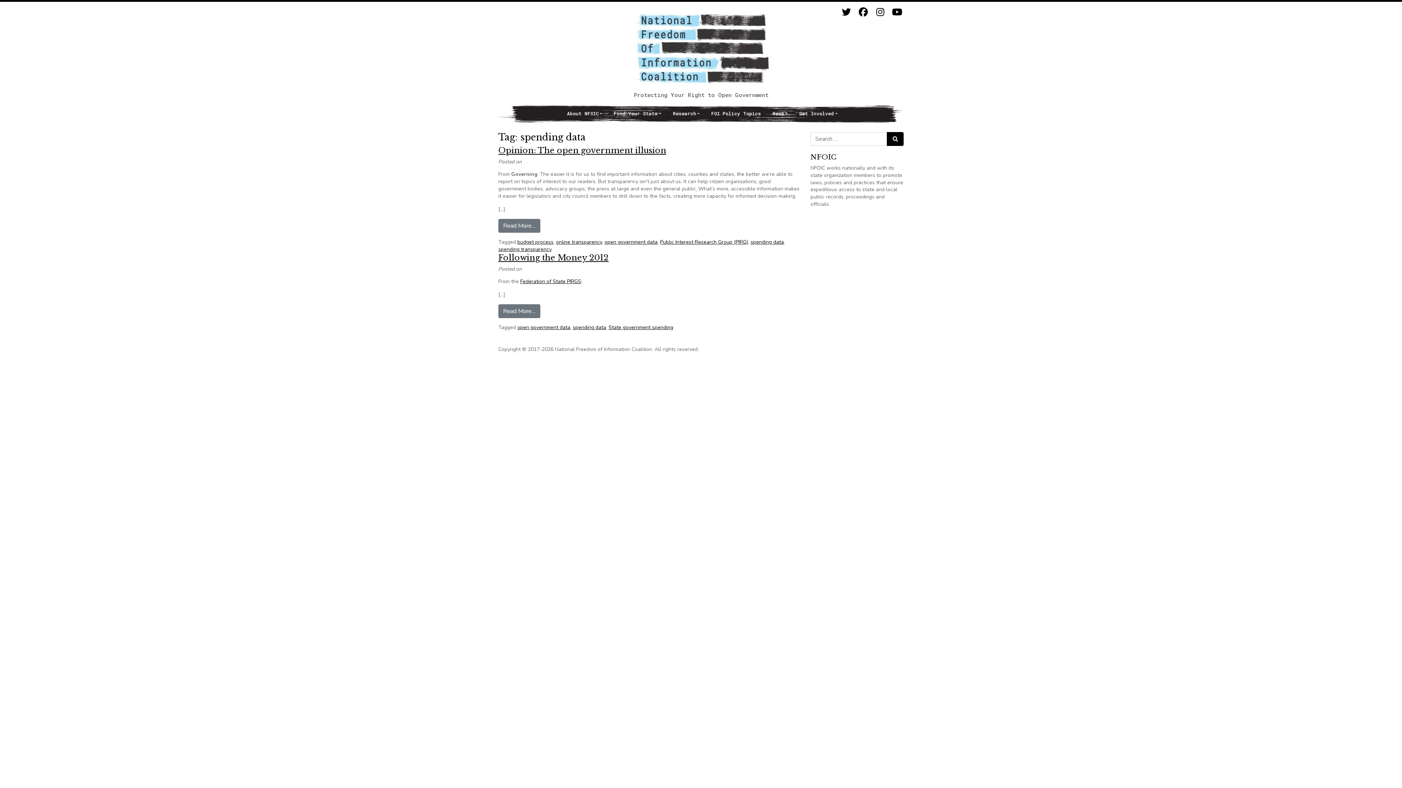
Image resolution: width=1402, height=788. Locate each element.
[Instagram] (880, 12)
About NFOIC (583, 113)
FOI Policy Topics (736, 113)
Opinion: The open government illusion (582, 150)
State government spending (641, 327)
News (778, 113)
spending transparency (525, 249)
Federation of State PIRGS (550, 281)
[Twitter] (846, 12)
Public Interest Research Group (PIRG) (704, 242)
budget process (535, 242)
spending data (767, 242)
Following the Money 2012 (553, 258)
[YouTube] (897, 12)
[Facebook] (863, 12)
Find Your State (636, 113)
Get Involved (816, 113)
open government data (631, 242)
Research (684, 113)
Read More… (521, 225)
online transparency (579, 242)
